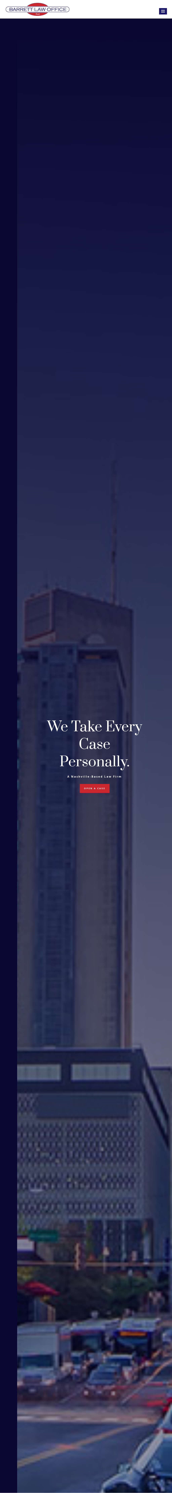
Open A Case (94, 788)
